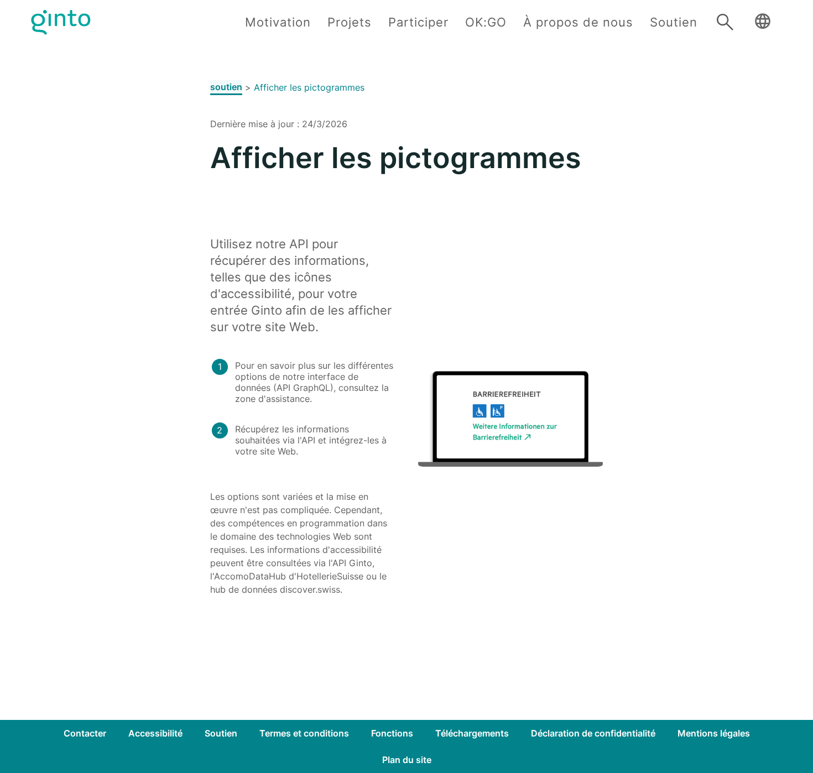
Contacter (85, 733)
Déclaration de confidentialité (593, 733)
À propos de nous (578, 22)
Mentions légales (714, 733)
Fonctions (392, 733)
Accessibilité (155, 733)
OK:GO (486, 22)
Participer (418, 22)
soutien (226, 86)
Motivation (278, 22)
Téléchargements (472, 733)
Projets (349, 22)
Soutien (673, 22)
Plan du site (406, 759)
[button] (763, 22)
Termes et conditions (304, 733)
